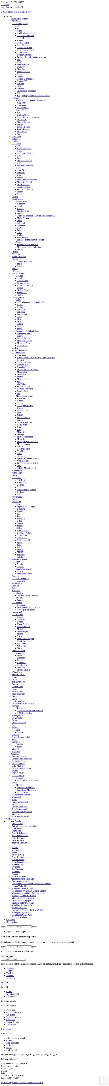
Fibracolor (16, 254)
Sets (18, 381)
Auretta (20, 40)
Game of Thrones (24, 422)
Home (9, 16)
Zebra (14, 679)
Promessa (16, 867)
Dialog (20, 307)
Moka (19, 264)
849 (18, 112)
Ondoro (20, 235)
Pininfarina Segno (21, 569)
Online (14, 499)
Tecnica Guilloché (19, 907)
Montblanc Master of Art (22, 905)
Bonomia (21, 605)
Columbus (16, 139)
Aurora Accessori (19, 756)
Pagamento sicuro (13, 1017)
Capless (20, 566)
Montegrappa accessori (21, 795)
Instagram (10, 978)
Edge (19, 158)
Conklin (15, 141)
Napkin (20, 571)
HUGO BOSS (18, 273)
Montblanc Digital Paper (22, 915)
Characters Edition (25, 362)
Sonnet (20, 523)
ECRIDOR (22, 120)
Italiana (20, 177)
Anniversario (17, 823)
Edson (19, 655)
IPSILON (21, 67)
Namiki (20, 564)
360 (18, 494)
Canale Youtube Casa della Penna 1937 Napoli (31, 883)
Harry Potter (22, 425)
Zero (19, 465)
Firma (14, 677)
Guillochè (21, 225)
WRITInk (21, 223)
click (19, 156)
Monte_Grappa (23, 444)
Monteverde (17, 470)
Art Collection (23, 530)
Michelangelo (22, 631)
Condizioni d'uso (13, 1012)
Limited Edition (23, 127)
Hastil (19, 62)
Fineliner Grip (23, 211)
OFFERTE (11, 819)
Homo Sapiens (23, 624)
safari (19, 321)
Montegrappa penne (22, 396)
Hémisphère (22, 665)
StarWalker (21, 384)
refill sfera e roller (24, 713)
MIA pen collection (25, 437)
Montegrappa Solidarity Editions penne (28, 893)
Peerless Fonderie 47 (25, 165)
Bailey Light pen (24, 148)
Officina (20, 266)
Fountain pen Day (19, 917)
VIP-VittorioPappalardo (22, 811)
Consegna (10, 1010)
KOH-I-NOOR (18, 674)
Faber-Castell (19, 201)
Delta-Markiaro (18, 766)
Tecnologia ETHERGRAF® (24, 895)
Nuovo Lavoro (18, 855)
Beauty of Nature (24, 533)
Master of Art (22, 372)
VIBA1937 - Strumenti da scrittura (28, 100)
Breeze (20, 617)
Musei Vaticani (23, 184)
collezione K (22, 52)
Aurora (15, 684)
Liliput (20, 288)
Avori (19, 206)
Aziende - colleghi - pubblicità (24, 826)
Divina (20, 622)
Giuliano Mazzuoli (22, 261)
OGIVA (20, 492)
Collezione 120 (23, 540)
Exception (21, 662)
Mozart (20, 377)
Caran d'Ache (20, 110)
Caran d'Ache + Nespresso (28, 117)
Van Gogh (21, 646)
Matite (19, 220)
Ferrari (17, 242)
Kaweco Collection (25, 285)
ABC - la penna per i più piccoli (30, 302)
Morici (14, 799)
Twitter (9, 971)
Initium (20, 600)
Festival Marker (23, 417)
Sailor (14, 588)
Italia (19, 429)
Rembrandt (21, 643)
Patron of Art (22, 391)
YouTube (10, 973)
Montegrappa (17, 715)
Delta (16, 168)
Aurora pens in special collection (25, 881)
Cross (16, 144)
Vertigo (20, 648)
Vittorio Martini (18, 650)
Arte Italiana (22, 482)
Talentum (21, 88)
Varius (19, 134)
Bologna (20, 485)
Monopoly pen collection (27, 441)
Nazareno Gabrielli (20, 802)
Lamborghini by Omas (26, 489)
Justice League (23, 129)
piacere (20, 456)
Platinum (15, 576)
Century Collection (25, 153)
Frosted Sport (22, 283)
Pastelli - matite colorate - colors (30, 240)
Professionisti (17, 864)
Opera (19, 636)
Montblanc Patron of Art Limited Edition (29, 891)
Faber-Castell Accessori (22, 768)
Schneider (16, 590)
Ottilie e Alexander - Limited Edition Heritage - (37, 216)
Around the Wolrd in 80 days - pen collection (36, 357)
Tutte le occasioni (19, 876)
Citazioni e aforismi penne (23, 903)
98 (18, 28)
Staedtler (17, 598)
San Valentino (17, 869)
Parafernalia (17, 497)
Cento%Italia (22, 45)
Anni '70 (20, 170)
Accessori (12, 754)
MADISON (22, 132)
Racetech (21, 641)
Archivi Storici (25, 35)
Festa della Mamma (20, 835)
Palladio (20, 83)
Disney (15, 196)
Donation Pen (23, 367)
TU (18, 93)
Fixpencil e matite (24, 122)
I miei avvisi (11, 1050)
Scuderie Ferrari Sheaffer (27, 244)
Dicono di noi (12, 922)
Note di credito (12, 1043)
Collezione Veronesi (25, 50)
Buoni (9, 1047)
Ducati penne (17, 199)
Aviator (20, 403)
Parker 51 (21, 518)
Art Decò (21, 480)
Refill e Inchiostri (15, 682)
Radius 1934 (17, 583)
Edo (18, 59)
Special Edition (23, 187)
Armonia (20, 401)
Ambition (21, 204)
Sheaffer (17, 593)
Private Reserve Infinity (22, 737)
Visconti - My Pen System (23, 898)
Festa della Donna (19, 833)
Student (20, 295)
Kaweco (17, 276)
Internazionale (23, 64)
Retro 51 (15, 586)
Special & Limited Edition (28, 458)
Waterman (18, 653)
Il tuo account (6, 1029)
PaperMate (16, 501)
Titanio (20, 192)
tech (18, 163)
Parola (19, 453)
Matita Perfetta (23, 218)
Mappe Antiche (23, 71)
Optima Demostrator (25, 79)
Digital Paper (22, 365)
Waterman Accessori (20, 816)
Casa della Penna (19, 761)
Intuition (20, 213)
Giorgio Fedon (18, 259)
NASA (20, 446)
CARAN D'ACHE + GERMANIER (27, 910)
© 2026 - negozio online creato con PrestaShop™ (22, 1082)
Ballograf (16, 98)
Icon (19, 175)
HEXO (20, 228)
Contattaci (10, 1019)
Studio (19, 329)
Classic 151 (22, 538)
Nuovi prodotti (12, 994)
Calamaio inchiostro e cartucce (30, 710)
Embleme (21, 660)
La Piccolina (22, 345)
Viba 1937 (21, 103)
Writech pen (17, 672)
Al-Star (20, 304)
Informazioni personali (15, 1038)
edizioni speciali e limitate (28, 780)
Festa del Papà (18, 840)
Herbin (15, 268)
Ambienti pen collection (27, 33)
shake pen (21, 581)
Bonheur (20, 360)
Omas (16, 477)
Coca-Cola (16, 136)
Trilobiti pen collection (26, 91)
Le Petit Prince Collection (28, 369)
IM (18, 514)
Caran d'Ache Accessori (22, 759)
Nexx (19, 317)
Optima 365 (22, 81)
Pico (19, 319)
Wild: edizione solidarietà (27, 463)
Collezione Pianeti (24, 47)
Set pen (20, 324)
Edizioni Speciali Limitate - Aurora (31, 57)
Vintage (20, 194)
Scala (19, 326)
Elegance (21, 658)
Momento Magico (24, 341)
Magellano (21, 69)
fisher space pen (18, 694)
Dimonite (21, 509)
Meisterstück (22, 374)
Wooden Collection (25, 189)
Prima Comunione (19, 862)
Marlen (15, 348)
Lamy (16, 300)
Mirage (20, 634)
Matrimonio (17, 850)
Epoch (19, 542)
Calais (19, 151)
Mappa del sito (12, 1022)
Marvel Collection (24, 160)
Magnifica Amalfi (24, 182)
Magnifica (21, 432)
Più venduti (11, 996)
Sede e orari (11, 1024)
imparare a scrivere (20, 843)
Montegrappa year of (20, 912)
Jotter (19, 516)
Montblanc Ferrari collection (29, 247)
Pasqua (15, 874)
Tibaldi (17, 602)
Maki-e (20, 550)
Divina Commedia (24, 55)
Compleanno (17, 831)
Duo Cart (26, 38)
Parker (16, 504)
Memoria (21, 439)
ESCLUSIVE (23, 108)
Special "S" (22, 292)
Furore (20, 336)
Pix (18, 393)
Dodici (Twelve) (24, 333)
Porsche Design (20, 578)
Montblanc (18, 353)
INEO (19, 547)
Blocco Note (22, 792)
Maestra (15, 847)
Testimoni (16, 871)
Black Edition (23, 115)
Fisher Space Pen (19, 256)
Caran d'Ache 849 (19, 886)
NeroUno (21, 451)
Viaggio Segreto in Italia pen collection (33, 95)
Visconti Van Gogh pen (21, 900)
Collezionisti (17, 828)
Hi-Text (15, 271)
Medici (20, 629)
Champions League (25, 405)
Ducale (20, 408)
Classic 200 (22, 535)
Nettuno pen (17, 473)
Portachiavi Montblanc (26, 790)
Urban (19, 521)
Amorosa (21, 398)
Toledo (20, 557)
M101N (20, 552)
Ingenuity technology (26, 506)
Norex (14, 475)
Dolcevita (21, 172)
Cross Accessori (18, 763)
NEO (19, 232)
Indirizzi (9, 1045)
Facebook (10, 968)
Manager (20, 434)
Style (19, 86)
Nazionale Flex (23, 449)
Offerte (9, 991)
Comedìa (21, 619)
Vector (19, 526)
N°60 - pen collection (26, 610)
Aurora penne (20, 23)
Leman (20, 124)
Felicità (20, 415)
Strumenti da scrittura (17, 19)
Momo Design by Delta (27, 180)
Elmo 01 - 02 (22, 410)
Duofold (20, 511)
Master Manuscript (19, 350)
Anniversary (22, 105)
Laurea (15, 845)
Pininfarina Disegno (25, 638)
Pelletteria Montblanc (26, 787)
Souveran (21, 554)
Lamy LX (21, 309)
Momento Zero (23, 343)
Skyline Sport (22, 290)
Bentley (20, 208)
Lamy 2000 (22, 314)
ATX (19, 146)
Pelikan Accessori (19, 807)
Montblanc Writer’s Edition (23, 888)
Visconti (17, 614)
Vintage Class (23, 461)
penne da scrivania (19, 559)
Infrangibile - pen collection (28, 607)
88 (18, 26)
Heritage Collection (25, 389)
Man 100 (21, 667)
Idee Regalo (13, 821)
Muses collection (24, 379)
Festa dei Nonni (18, 838)
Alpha (19, 31)
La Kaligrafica (18, 297)
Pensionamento (18, 859)
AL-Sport (21, 278)
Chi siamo (10, 920)
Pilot (16, 562)
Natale (14, 852)
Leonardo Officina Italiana (23, 703)
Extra (19, 413)
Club (19, 487)
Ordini (9, 1040)
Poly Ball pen (22, 237)
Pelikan (17, 528)
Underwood (17, 612)
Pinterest (10, 975)
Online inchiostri (19, 723)
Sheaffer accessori (19, 809)
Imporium (21, 312)
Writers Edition (23, 386)
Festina (15, 252)
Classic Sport (22, 280)
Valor (19, 747)
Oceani (20, 74)
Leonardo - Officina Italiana (25, 331)
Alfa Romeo (17, 21)
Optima (20, 76)
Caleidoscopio (23, 43)
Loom (19, 230)
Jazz (19, 545)
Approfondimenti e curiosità (20, 879)
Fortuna (20, 420)
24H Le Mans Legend (26, 468)
